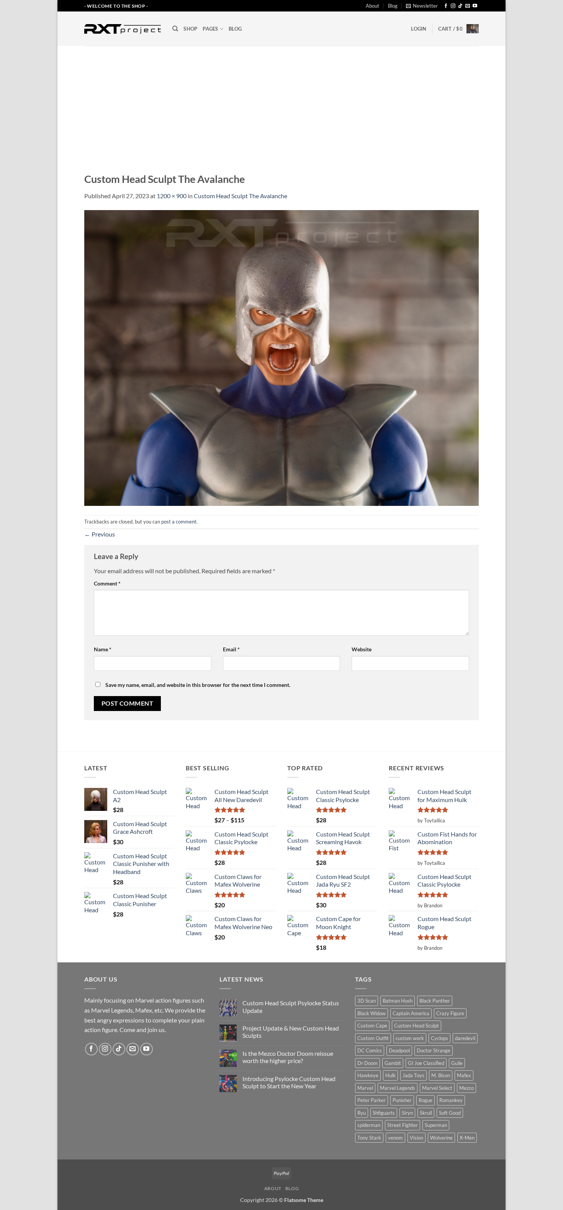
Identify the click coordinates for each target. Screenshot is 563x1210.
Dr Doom (367, 1063)
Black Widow (371, 1013)
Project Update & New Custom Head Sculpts (290, 1031)
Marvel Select (437, 1088)
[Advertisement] (281, 103)
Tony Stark (369, 1138)
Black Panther (434, 1001)
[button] (422, 5)
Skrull (426, 1113)
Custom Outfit (373, 1038)
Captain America (411, 1013)
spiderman (368, 1125)
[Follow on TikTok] (460, 6)
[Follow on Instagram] (453, 6)
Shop (190, 29)
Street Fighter (402, 1125)
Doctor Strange (433, 1050)
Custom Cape (372, 1025)
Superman (436, 1125)
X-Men (467, 1138)
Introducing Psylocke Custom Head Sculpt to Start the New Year (289, 1082)
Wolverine (441, 1138)
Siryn (407, 1113)
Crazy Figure (450, 1013)
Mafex (464, 1075)
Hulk (390, 1075)
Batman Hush (397, 1001)
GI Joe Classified (426, 1063)
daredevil (465, 1038)
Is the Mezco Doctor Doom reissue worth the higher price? (287, 1057)
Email (231, 649)
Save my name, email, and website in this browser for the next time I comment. (197, 685)
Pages (210, 29)
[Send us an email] (467, 6)
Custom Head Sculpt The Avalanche (240, 195)
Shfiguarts (384, 1113)
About (372, 6)
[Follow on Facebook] (446, 6)
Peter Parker (371, 1100)
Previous (99, 534)
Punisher (402, 1100)
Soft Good (450, 1113)
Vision (416, 1138)
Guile (457, 1063)
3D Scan (366, 1001)
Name (102, 649)
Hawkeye (367, 1075)
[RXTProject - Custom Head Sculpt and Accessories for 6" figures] (122, 28)
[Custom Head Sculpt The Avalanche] (281, 356)
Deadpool (399, 1050)
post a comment (178, 522)
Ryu (361, 1113)
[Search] (175, 28)
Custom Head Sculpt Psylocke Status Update (290, 1006)
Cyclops (439, 1038)
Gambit (393, 1063)
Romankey (451, 1100)
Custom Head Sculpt (416, 1025)
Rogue (425, 1100)
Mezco (466, 1088)
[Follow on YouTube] (475, 6)
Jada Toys (413, 1075)
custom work (410, 1038)
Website (362, 649)
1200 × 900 (172, 195)
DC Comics (369, 1050)
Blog (393, 6)
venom (395, 1138)
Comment (107, 583)
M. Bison (440, 1075)
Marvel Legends (397, 1088)
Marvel (365, 1088)
